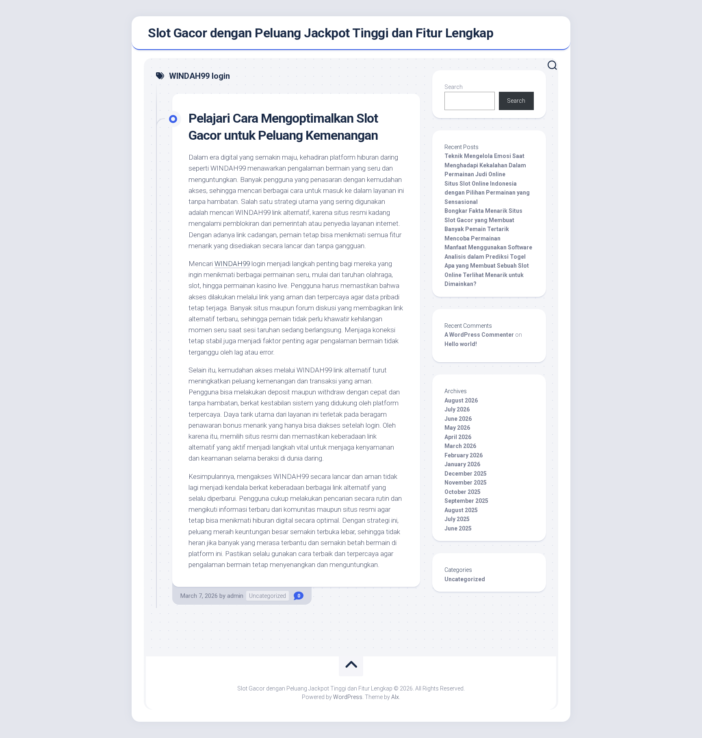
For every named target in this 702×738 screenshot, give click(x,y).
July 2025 (457, 519)
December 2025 (465, 473)
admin (235, 595)
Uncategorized (267, 596)
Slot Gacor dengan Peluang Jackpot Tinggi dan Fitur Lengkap (320, 33)
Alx (395, 697)
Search (453, 87)
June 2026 (458, 419)
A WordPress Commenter (479, 334)
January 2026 (462, 464)
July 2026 (457, 409)
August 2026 (461, 400)
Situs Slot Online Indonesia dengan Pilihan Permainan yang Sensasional (487, 192)
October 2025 (462, 492)
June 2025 (458, 528)
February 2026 (463, 455)
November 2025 (465, 482)
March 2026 (460, 446)
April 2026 (457, 437)
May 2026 (457, 427)
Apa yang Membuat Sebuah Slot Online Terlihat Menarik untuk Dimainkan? (486, 274)
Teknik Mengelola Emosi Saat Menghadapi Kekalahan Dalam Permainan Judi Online (485, 165)
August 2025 (461, 510)
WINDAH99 (232, 264)
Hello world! (460, 344)
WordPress (347, 697)
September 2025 (466, 501)
